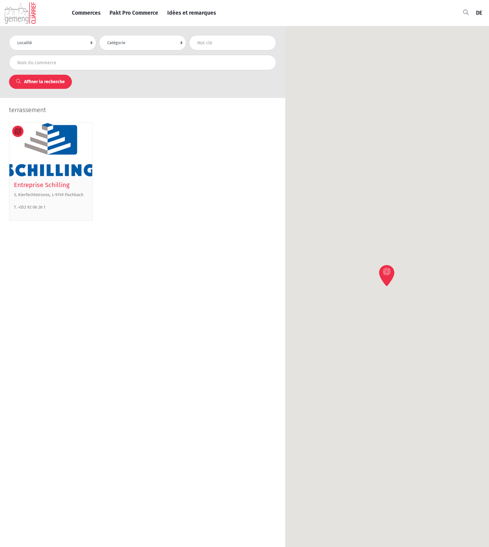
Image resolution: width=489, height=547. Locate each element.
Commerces (86, 13)
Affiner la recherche (44, 81)
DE (479, 13)
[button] (387, 275)
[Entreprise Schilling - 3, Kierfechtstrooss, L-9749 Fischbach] (50, 150)
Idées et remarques (191, 13)
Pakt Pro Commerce (134, 13)
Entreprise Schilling (42, 185)
